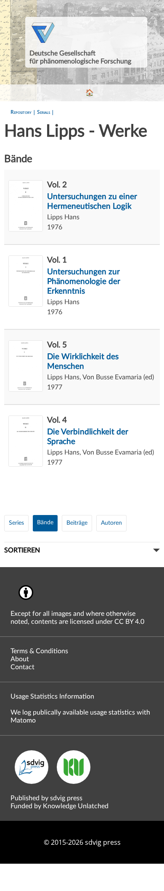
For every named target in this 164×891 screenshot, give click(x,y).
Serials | (45, 112)
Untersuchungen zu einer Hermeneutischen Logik (92, 201)
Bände (45, 523)
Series (16, 523)
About (20, 659)
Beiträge (76, 523)
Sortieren (22, 550)
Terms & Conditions (39, 651)
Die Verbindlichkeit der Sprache (87, 437)
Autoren (111, 523)
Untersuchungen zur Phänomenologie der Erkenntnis (83, 281)
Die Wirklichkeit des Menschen (83, 362)
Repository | (24, 112)
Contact (22, 667)
